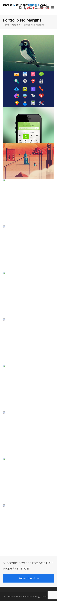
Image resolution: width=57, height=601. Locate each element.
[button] (52, 7)
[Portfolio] (30, 7)
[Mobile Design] (28, 124)
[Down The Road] (28, 52)
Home (6, 24)
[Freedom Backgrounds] (28, 160)
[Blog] (20, 7)
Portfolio (16, 24)
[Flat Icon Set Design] (28, 88)
